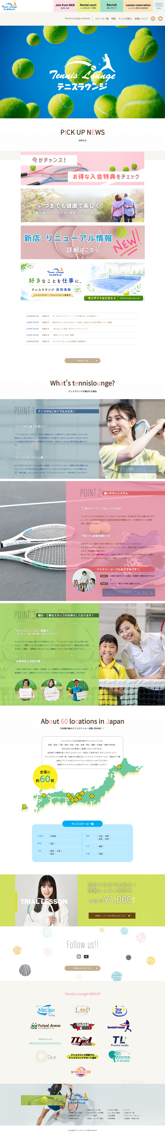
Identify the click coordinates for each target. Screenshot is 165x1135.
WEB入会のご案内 (75, 1113)
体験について (141, 18)
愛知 (52, 850)
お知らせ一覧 (82, 360)
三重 (58, 850)
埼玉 (52, 843)
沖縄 (100, 853)
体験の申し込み (74, 1115)
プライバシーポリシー (133, 1115)
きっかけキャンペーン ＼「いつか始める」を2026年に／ (75, 316)
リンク (127, 1110)
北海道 (53, 835)
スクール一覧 (102, 18)
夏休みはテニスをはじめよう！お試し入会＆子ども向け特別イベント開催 (82, 322)
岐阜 (52, 853)
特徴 (113, 18)
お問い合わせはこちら (82, 968)
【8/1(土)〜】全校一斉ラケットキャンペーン (70, 328)
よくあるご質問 (114, 1113)
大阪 (100, 835)
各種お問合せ (74, 1118)
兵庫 (107, 835)
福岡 (100, 846)
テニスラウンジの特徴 (95, 1113)
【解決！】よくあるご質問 (63, 335)
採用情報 (112, 1118)
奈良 (107, 838)
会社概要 (112, 1115)
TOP (71, 1110)
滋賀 (100, 838)
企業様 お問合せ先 (132, 1118)
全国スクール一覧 (94, 1110)
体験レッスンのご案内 (95, 1118)
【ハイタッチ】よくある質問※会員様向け (69, 341)
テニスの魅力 (125, 18)
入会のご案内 (113, 1110)
